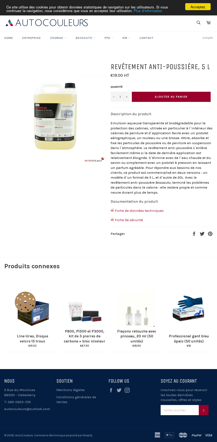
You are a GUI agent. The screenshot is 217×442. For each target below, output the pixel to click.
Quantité (117, 86)
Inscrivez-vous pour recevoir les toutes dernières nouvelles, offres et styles (184, 395)
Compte (207, 37)
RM (125, 38)
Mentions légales (70, 390)
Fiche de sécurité (129, 220)
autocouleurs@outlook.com (27, 409)
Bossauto (84, 38)
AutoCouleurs (24, 435)
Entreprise (31, 38)
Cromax (57, 38)
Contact (146, 38)
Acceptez (198, 6)
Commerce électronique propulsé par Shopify (63, 435)
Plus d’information (148, 10)
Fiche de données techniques (139, 210)
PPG (107, 38)
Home (8, 38)
